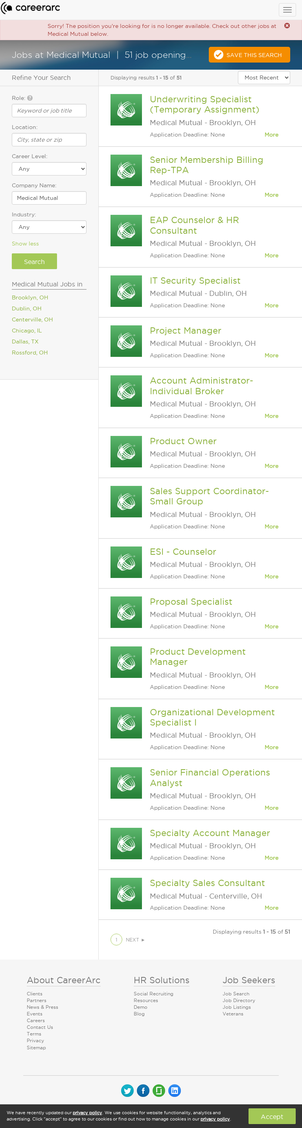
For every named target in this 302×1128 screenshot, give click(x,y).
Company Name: (34, 185)
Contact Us (40, 1027)
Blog (139, 1013)
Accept (272, 1116)
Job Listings (237, 1007)
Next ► (135, 939)
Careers (36, 1020)
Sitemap (36, 1047)
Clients (34, 993)
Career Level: (30, 156)
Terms (34, 1033)
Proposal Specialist (191, 601)
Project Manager (185, 330)
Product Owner (183, 441)
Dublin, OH (27, 308)
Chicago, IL (27, 330)
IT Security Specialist (195, 280)
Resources (146, 1000)
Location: (25, 127)
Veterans (233, 1013)
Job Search (236, 993)
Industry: (24, 214)
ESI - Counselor (183, 551)
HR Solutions (162, 980)
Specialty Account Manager (210, 833)
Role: (19, 98)
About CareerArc (64, 980)
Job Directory (239, 1000)
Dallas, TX (25, 341)
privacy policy (87, 1112)
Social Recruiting (153, 993)
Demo (140, 1007)
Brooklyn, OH (30, 297)
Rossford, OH (30, 352)
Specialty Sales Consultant (207, 883)
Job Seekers (249, 980)
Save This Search (254, 55)
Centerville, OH (32, 319)
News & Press (42, 1007)
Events (34, 1013)
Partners (36, 1000)
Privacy (35, 1040)
